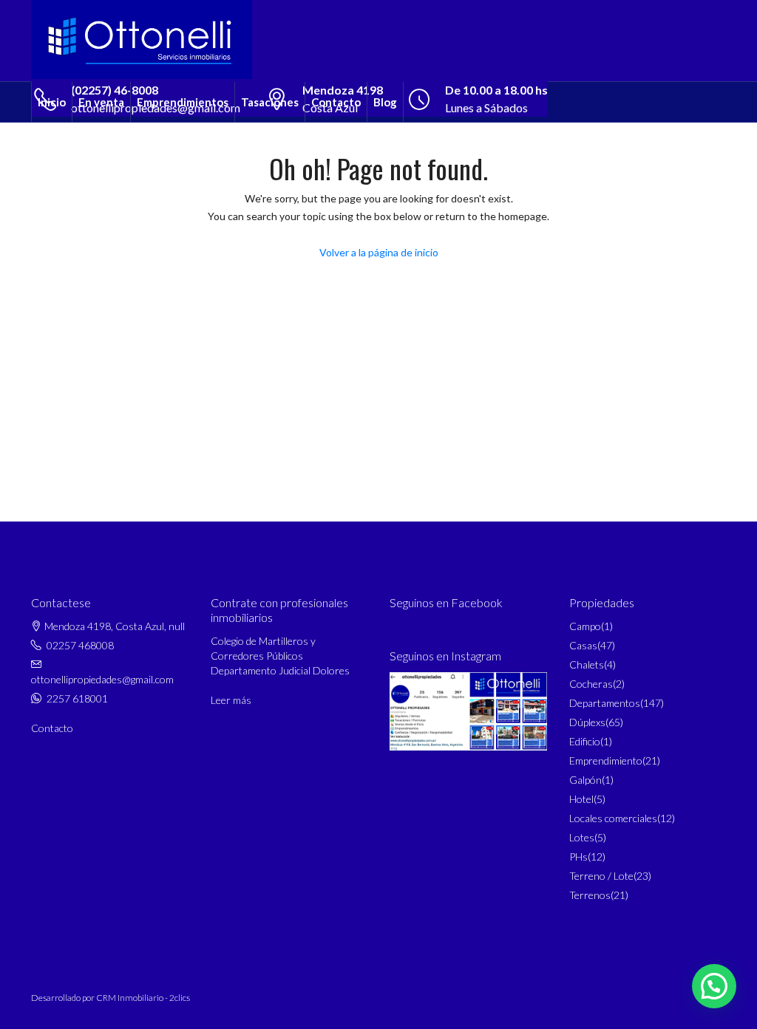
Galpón (585, 779)
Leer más (231, 700)
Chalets (586, 664)
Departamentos (604, 703)
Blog (385, 102)
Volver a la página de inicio (378, 252)
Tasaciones (270, 102)
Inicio (52, 102)
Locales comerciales (613, 818)
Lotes (581, 837)
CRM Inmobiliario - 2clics (143, 997)
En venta (101, 102)
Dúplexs (587, 722)
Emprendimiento (605, 760)
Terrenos (590, 895)
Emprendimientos (182, 102)
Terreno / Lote (601, 875)
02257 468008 (80, 645)
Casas (583, 645)
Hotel (581, 799)
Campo (585, 626)
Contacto (336, 102)
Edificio (584, 741)
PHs (578, 856)
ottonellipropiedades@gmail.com (102, 679)
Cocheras (591, 683)
